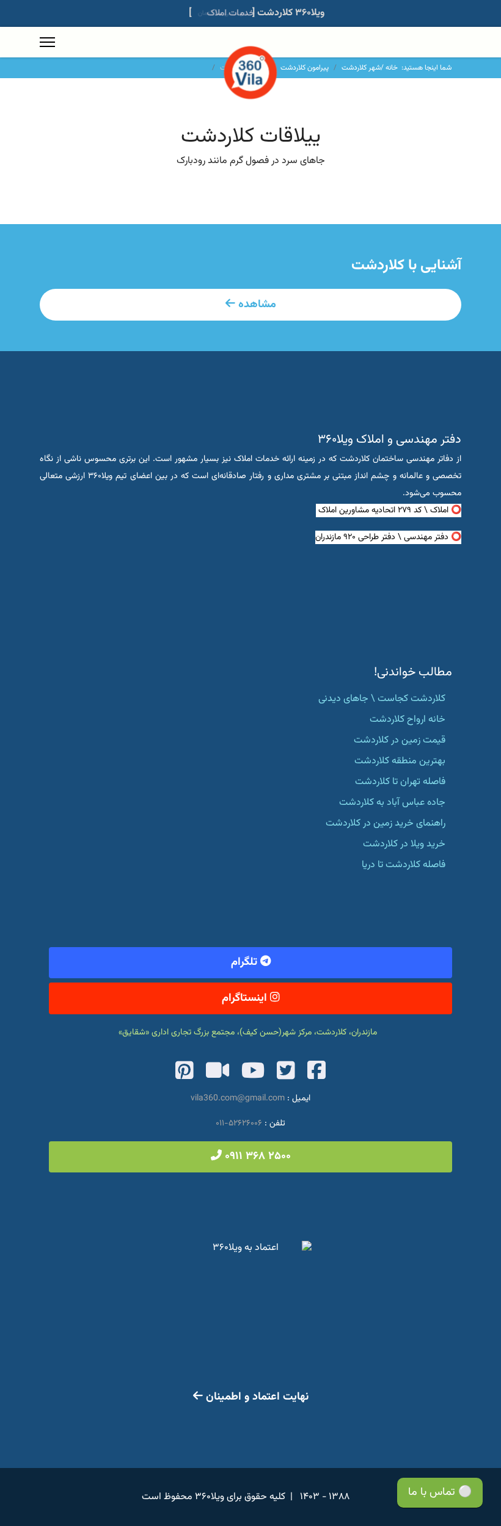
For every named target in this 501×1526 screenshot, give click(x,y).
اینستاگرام (246, 998)
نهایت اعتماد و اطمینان (256, 1397)
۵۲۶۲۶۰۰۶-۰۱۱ (239, 1123)
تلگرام (245, 962)
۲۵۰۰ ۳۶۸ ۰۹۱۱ (256, 1156)
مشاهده (255, 304)
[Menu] (47, 42)
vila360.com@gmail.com (238, 1098)
